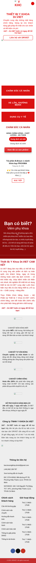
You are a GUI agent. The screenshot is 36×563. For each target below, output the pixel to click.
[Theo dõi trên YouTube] (23, 551)
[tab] (18, 139)
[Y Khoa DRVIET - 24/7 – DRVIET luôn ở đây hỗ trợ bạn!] (18, 3)
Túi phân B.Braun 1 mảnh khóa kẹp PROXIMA (18, 162)
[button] (3, 3)
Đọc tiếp (18, 180)
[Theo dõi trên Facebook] (13, 551)
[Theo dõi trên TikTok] (18, 551)
